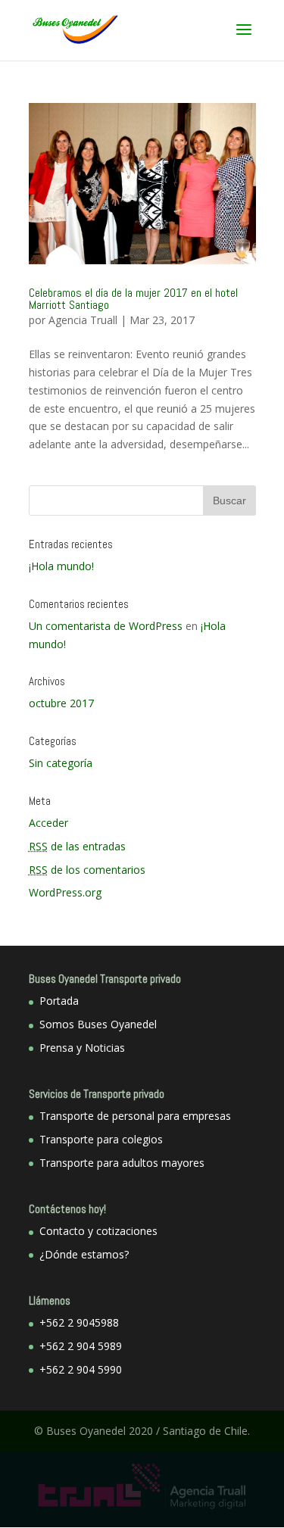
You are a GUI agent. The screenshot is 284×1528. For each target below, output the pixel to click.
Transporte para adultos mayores (121, 1162)
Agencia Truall (82, 320)
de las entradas (77, 846)
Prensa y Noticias (82, 1047)
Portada (59, 1000)
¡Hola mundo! (61, 566)
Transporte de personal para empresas (135, 1116)
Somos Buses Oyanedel (98, 1024)
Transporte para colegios (101, 1139)
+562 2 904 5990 (80, 1369)
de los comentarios (87, 869)
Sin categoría (60, 763)
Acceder (48, 822)
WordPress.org (65, 892)
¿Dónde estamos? (84, 1254)
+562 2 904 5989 (80, 1346)
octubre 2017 (61, 703)
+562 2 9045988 (79, 1322)
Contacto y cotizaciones (98, 1231)
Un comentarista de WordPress (106, 626)
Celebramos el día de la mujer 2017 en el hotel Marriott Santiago (133, 299)
